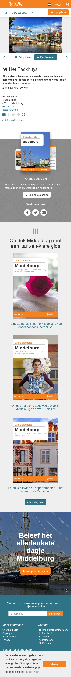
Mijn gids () (60, 12)
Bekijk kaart (24, 57)
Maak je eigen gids (35, 571)
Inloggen (58, 4)
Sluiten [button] (55, 664)
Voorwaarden (9, 636)
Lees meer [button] (32, 671)
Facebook (47, 633)
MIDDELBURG (19, 12)
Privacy (6, 639)
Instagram (47, 639)
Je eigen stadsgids (38, 194)
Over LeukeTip (10, 629)
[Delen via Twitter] (35, 212)
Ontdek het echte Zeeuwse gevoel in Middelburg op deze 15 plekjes (35, 407)
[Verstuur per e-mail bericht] (43, 212)
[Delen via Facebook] (27, 212)
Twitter (45, 636)
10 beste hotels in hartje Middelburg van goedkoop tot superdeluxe (35, 325)
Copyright (7, 633)
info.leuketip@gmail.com (55, 629)
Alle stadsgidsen (35, 502)
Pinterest (46, 643)
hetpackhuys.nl (10, 109)
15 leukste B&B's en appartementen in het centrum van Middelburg (35, 489)
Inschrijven (54, 613)
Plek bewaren (47, 57)
